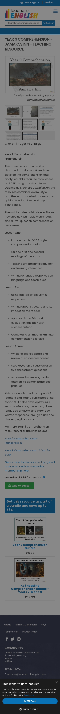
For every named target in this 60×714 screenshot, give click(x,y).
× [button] (56, 682)
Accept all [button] (30, 701)
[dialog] (30, 357)
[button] (30, 709)
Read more (29, 695)
